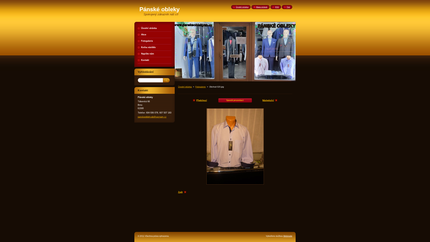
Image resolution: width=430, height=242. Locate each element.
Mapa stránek (261, 7)
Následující (268, 100)
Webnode (287, 236)
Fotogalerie (200, 87)
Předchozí (201, 100)
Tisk (288, 7)
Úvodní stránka (185, 87)
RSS (277, 7)
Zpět (180, 192)
